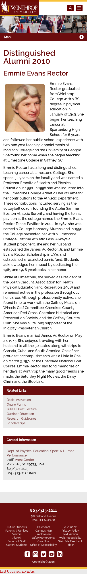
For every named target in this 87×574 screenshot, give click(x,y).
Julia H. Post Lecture (22, 409)
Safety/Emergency (44, 537)
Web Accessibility (70, 537)
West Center (24, 460)
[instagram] (35, 554)
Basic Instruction (19, 400)
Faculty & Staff (17, 541)
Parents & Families (16, 530)
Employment (44, 534)
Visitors (16, 534)
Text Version (70, 534)
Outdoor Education (20, 414)
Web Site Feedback (70, 541)
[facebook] (27, 554)
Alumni (16, 537)
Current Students (16, 544)
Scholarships (16, 423)
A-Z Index (70, 527)
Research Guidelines (21, 418)
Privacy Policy (70, 530)
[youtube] (51, 554)
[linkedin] (59, 554)
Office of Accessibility (43, 544)
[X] (43, 554)
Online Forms (16, 404)
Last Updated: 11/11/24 (17, 571)
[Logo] (19, 8)
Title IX (70, 544)
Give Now (43, 541)
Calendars (43, 527)
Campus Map (43, 530)
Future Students (17, 527)
